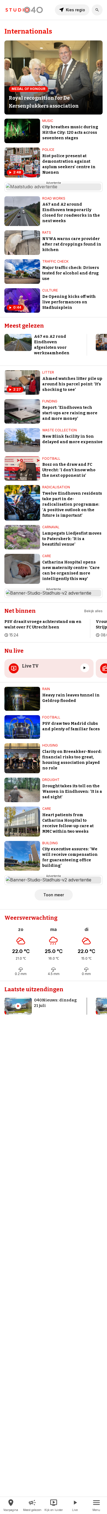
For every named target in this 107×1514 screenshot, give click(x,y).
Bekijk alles (93, 611)
